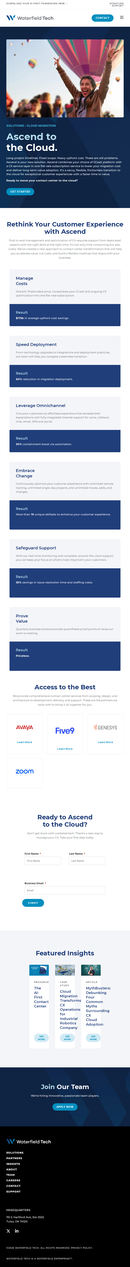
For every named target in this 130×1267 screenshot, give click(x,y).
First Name (32, 853)
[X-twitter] (8, 1231)
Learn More (24, 742)
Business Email (34, 883)
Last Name (76, 853)
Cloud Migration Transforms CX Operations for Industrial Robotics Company (70, 1009)
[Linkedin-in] (17, 1231)
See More (41, 1037)
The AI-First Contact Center (41, 997)
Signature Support (117, 4)
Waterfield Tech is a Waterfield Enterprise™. (39, 1258)
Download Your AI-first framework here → (37, 3)
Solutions (15, 125)
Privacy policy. (82, 1247)
